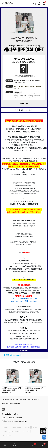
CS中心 (4, 417)
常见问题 (23, 399)
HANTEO (6, 427)
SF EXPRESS (7, 435)
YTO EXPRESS (15, 431)
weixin (34, 427)
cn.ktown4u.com (21, 421)
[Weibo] (3, 409)
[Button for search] (34, 3)
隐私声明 (17, 403)
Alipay (27, 427)
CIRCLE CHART (17, 427)
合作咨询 (11, 417)
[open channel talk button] (44, 437)
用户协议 (35, 399)
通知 (17, 399)
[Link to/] (39, 3)
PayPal (5, 431)
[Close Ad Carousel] (46, 428)
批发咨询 (19, 417)
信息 (29, 399)
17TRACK (26, 431)
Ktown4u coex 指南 (8, 399)
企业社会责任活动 (7, 403)
